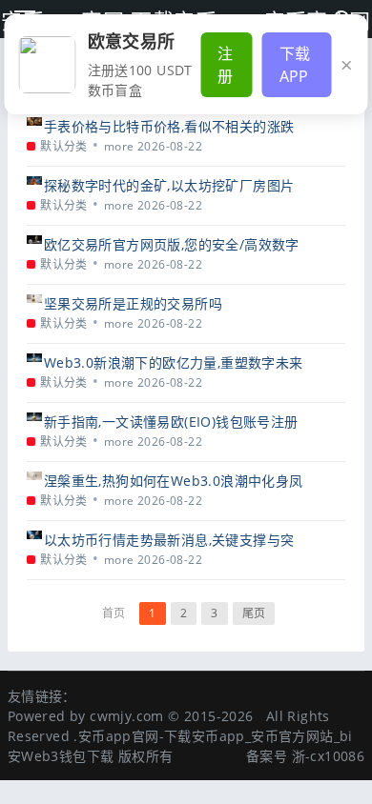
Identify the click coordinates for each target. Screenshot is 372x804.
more (119, 146)
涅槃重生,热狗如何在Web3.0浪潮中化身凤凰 (173, 481)
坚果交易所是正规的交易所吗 (133, 303)
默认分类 (64, 146)
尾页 (254, 613)
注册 (225, 65)
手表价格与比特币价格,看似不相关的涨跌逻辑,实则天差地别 (169, 126)
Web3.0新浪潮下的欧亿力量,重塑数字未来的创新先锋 (173, 362)
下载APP (295, 65)
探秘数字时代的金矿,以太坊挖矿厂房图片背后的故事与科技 (169, 185)
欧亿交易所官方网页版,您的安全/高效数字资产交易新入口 (172, 244)
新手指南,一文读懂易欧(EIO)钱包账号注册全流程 (171, 421)
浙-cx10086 (328, 756)
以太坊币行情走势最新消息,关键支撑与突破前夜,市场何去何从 (169, 540)
